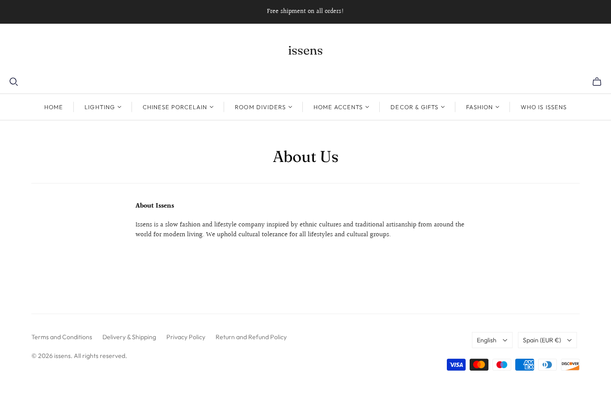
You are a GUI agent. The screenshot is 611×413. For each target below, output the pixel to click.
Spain (542, 340)
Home (53, 107)
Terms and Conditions (61, 337)
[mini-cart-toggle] (597, 82)
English (486, 340)
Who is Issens (544, 107)
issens (305, 50)
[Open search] (13, 81)
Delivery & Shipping (129, 337)
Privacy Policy (185, 337)
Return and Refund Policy (251, 337)
